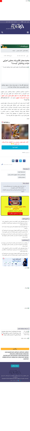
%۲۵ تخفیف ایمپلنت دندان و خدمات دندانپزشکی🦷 (15, 208)
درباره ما (12, 21)
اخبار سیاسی (19, 51)
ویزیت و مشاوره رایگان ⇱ (15, 214)
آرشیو (7, 21)
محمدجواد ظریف (21, 172)
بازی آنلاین (16, 352)
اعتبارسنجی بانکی (14, 355)
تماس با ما (15, 21)
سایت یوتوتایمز (14, 357)
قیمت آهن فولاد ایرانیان (23, 355)
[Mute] (6, 138)
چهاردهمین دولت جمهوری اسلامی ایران (16, 175)
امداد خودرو (25, 359)
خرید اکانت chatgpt (6, 357)
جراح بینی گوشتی (19, 354)
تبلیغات (9, 21)
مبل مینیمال (25, 354)
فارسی (28, 21)
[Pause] (3, 138)
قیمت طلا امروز (6, 355)
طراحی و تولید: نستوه (14, 380)
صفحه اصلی (25, 51)
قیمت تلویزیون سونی (9, 352)
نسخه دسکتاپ (15, 366)
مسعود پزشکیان (21, 177)
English (22, 21)
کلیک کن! (15, 147)
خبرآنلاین (15, 26)
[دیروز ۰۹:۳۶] (25, 333)
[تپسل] (1, 45)
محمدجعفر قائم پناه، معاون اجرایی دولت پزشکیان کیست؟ (16, 62)
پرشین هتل (12, 354)
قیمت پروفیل (21, 357)
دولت (13, 51)
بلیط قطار (26, 357)
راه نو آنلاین (21, 352)
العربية (25, 21)
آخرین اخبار (25, 219)
